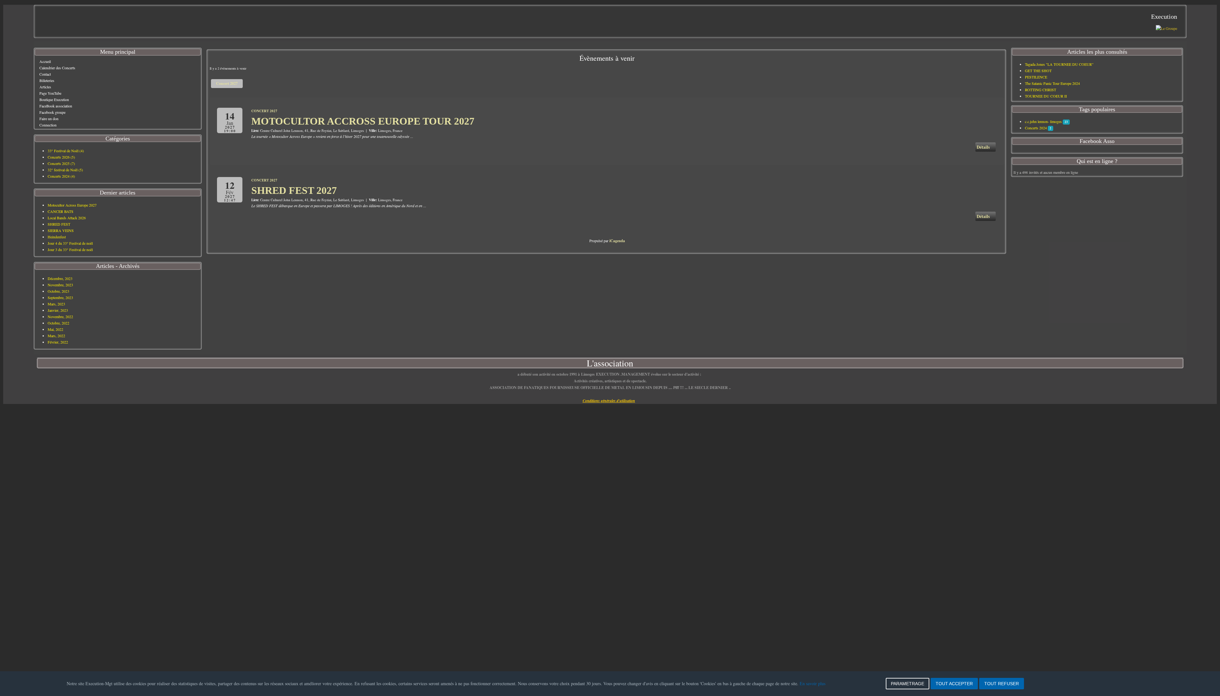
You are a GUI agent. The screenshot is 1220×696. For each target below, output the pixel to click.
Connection (48, 124)
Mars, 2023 (56, 303)
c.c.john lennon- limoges (1043, 121)
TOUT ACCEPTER (954, 683)
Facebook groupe (52, 112)
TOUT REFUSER (1001, 683)
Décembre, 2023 (60, 278)
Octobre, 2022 (58, 322)
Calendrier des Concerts (57, 67)
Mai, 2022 (55, 329)
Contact (45, 74)
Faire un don (48, 118)
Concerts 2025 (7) (61, 163)
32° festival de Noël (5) (65, 169)
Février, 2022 (58, 342)
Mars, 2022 (56, 335)
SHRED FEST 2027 (294, 190)
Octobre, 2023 (58, 291)
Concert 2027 (227, 83)
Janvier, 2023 (58, 310)
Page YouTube (50, 93)
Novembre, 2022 (60, 316)
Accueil (45, 61)
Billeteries (46, 80)
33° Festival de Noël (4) (66, 150)
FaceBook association (55, 105)
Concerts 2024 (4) (61, 176)
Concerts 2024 (1036, 127)
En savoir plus (812, 683)
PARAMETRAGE (907, 683)
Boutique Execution (54, 99)
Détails (984, 147)
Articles (45, 86)
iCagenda (617, 240)
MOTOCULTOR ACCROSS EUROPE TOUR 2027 (362, 121)
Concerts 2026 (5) (61, 157)
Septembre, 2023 (60, 297)
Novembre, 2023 (60, 284)
